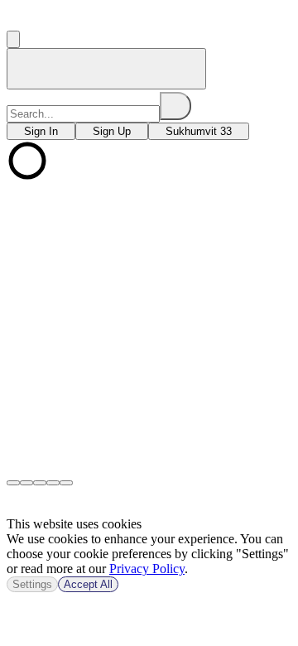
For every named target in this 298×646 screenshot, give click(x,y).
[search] (175, 106)
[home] (106, 68)
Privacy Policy (147, 569)
